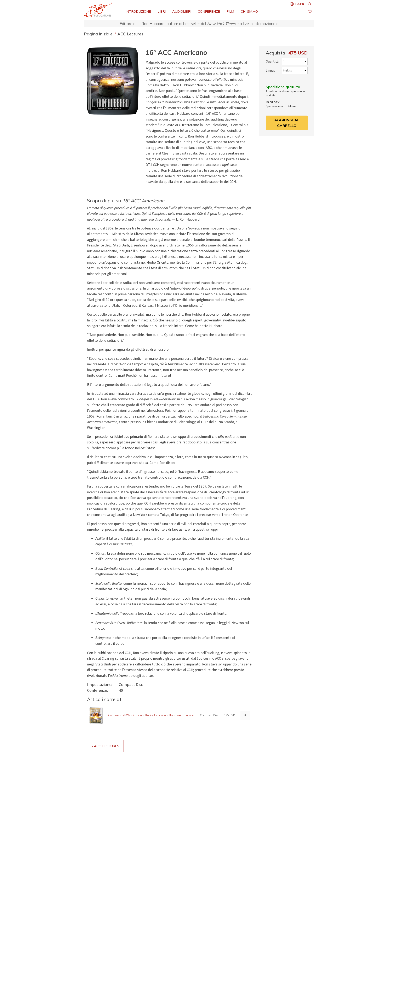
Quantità (272, 61)
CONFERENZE (209, 11)
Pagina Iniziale (99, 33)
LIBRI (162, 11)
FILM (230, 11)
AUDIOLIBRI (181, 11)
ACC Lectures (130, 33)
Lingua (270, 70)
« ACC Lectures (105, 746)
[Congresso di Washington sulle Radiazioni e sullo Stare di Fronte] (96, 715)
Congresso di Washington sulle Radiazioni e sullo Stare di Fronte (151, 715)
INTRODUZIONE (138, 11)
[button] (114, 81)
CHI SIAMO (249, 11)
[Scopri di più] (245, 715)
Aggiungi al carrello (286, 123)
